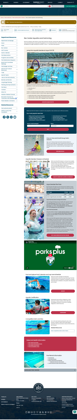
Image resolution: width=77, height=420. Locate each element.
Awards (3, 399)
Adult (58, 120)
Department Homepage (7, 40)
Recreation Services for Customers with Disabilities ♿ (9, 97)
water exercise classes (64, 211)
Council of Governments (67, 404)
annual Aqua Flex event (59, 226)
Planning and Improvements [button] (8, 84)
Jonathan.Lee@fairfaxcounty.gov (23, 30)
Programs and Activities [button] (7, 57)
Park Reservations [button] (5, 55)
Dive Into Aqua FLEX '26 (48, 102)
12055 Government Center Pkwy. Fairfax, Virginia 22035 (40, 30)
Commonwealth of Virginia (68, 406)
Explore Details (60, 151)
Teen (54, 120)
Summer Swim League (58, 117)
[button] (6, 2)
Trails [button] (2, 72)
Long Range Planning (6, 82)
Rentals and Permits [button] (6, 80)
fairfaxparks (54, 30)
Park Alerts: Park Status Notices (16, 22)
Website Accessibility (36, 398)
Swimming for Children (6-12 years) (37, 120)
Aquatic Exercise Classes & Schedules (63, 177)
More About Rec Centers (32, 370)
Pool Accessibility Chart (33, 346)
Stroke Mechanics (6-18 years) (60, 116)
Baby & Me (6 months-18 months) (37, 116)
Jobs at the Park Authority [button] (8, 77)
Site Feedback (4, 402)
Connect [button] (3, 89)
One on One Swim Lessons (59, 118)
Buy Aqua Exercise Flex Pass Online (60, 235)
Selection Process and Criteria (57, 362)
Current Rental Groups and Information (57, 363)
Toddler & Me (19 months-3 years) (37, 117)
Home (2, 17)
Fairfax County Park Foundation (6, 111)
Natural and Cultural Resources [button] (6, 69)
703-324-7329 (19, 405)
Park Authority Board (6, 108)
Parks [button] (2, 45)
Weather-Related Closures (8, 94)
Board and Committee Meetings (7, 63)
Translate (3, 397)
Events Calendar (5, 52)
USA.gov (64, 407)
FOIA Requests (50, 399)
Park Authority (8, 17)
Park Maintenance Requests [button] (8, 60)
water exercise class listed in (63, 213)
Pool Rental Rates (52, 359)
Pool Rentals (51, 357)
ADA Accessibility (50, 398)
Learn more (63, 312)
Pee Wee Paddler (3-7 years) (35, 118)
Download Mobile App (36, 401)
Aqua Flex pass (51, 203)
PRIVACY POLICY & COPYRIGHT (8, 404)
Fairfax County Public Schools (68, 398)
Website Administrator (52, 401)
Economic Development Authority (67, 400)
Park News (4, 87)
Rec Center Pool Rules (33, 342)
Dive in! (63, 291)
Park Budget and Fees (6, 66)
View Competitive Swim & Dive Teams (59, 330)
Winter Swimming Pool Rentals (55, 360)
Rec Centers (62, 204)
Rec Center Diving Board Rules (35, 344)
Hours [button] (2, 43)
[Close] (75, 22)
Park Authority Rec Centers (19, 17)
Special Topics (5, 75)
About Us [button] (3, 92)
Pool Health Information (33, 345)
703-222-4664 (6, 29)
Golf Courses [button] (4, 50)
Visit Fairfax (64, 402)
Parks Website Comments (8, 100)
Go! (48, 129)
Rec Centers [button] (4, 48)
